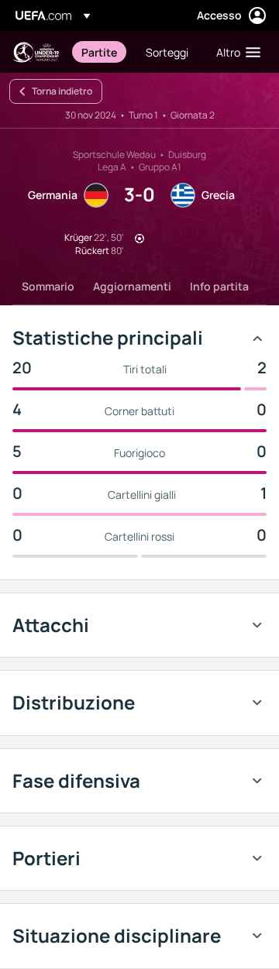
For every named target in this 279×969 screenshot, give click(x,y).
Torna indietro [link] (62, 91)
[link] (99, 52)
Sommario (48, 286)
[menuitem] (100, 52)
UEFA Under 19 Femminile (35, 52)
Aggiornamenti (132, 286)
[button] (235, 52)
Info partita (219, 286)
